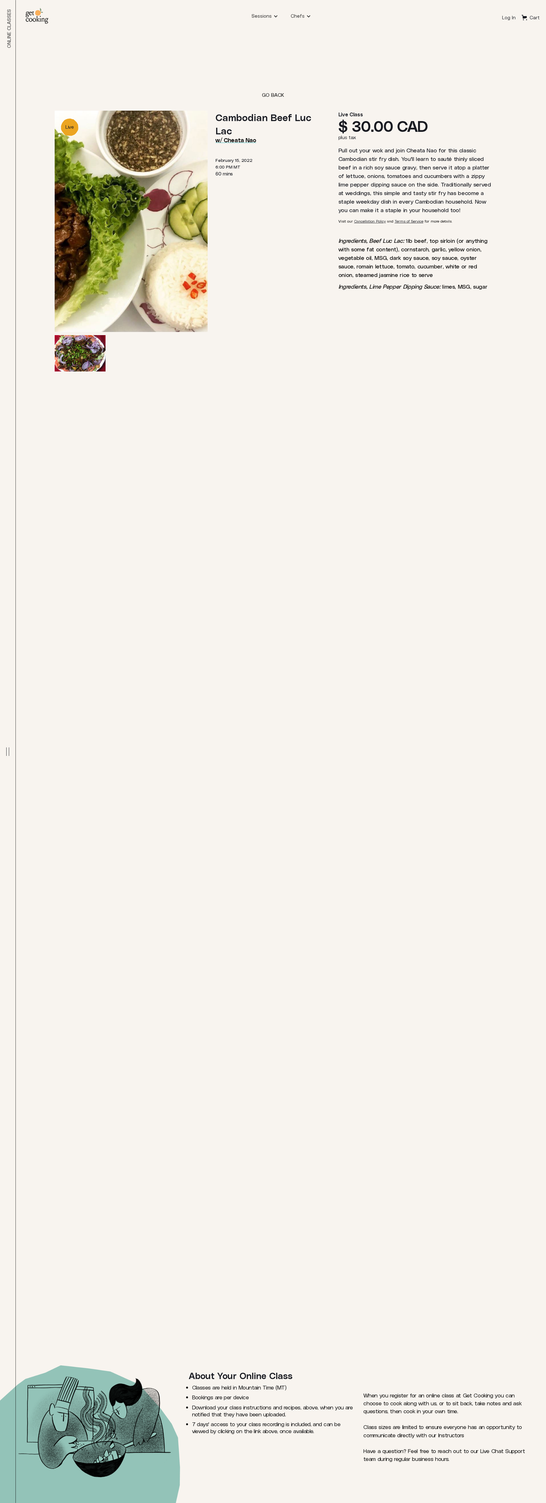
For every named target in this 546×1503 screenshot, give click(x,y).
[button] (264, 15)
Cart (535, 17)
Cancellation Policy (370, 221)
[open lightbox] (80, 353)
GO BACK (273, 95)
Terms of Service (409, 221)
